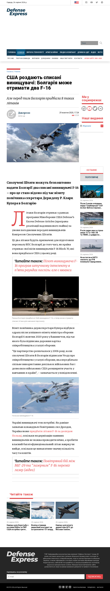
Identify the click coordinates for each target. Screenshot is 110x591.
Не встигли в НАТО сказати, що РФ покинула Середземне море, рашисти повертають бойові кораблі (90, 262)
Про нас (10, 58)
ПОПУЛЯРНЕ (91, 177)
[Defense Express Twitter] (97, 3)
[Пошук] (100, 43)
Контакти (78, 58)
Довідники (45, 58)
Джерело (24, 112)
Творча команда (23, 58)
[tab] (91, 170)
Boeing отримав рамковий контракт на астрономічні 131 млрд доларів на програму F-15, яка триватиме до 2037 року (42, 530)
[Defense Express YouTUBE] (91, 3)
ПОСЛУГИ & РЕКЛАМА (79, 587)
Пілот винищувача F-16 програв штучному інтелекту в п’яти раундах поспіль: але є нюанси (46, 265)
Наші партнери (66, 58)
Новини (17, 72)
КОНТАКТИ (100, 587)
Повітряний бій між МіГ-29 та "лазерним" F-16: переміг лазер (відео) (45, 465)
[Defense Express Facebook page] (86, 3)
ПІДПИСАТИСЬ (94, 577)
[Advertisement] (70, 28)
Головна (10, 72)
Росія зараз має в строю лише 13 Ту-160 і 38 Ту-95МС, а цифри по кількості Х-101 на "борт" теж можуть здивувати (91, 235)
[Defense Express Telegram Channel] (102, 3)
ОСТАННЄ (92, 170)
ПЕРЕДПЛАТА (91, 587)
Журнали (35, 58)
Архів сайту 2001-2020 (93, 58)
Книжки (55, 58)
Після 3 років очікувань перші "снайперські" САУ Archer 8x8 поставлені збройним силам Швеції (91, 206)
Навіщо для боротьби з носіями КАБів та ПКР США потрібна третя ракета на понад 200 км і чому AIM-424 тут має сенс (18, 530)
